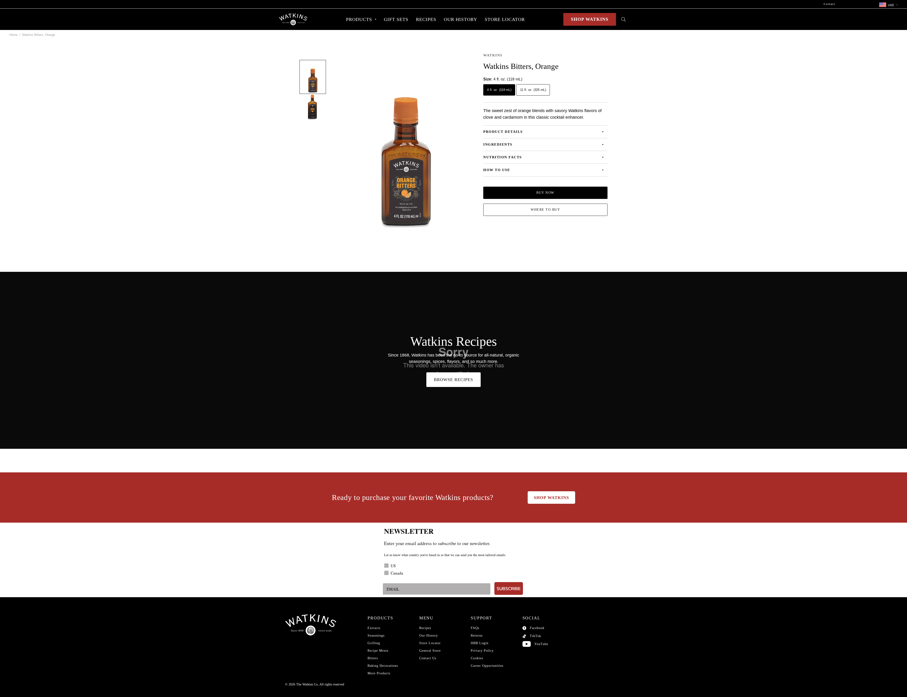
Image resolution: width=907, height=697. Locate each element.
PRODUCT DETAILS (503, 132)
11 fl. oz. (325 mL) (533, 90)
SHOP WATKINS (589, 19)
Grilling (374, 643)
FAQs (475, 628)
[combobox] (888, 5)
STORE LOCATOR (505, 19)
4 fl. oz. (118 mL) (499, 90)
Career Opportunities (487, 666)
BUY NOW (545, 192)
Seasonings (376, 635)
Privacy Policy (482, 650)
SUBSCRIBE (509, 588)
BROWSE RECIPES (453, 379)
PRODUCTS (359, 19)
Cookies (477, 658)
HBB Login (479, 643)
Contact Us (427, 658)
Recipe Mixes (378, 650)
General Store (430, 650)
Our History (428, 635)
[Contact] (422, 4)
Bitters (373, 658)
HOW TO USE (496, 170)
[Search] (623, 19)
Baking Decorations (383, 666)
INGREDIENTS (497, 144)
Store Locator (430, 643)
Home (13, 35)
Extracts (374, 628)
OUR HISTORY (460, 19)
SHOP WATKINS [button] (551, 497)
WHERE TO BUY (545, 209)
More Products (379, 673)
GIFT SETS (396, 19)
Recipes (425, 628)
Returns (477, 635)
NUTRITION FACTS (502, 157)
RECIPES (426, 19)
